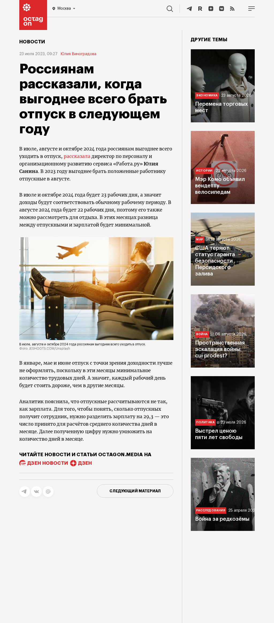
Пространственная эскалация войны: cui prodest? (220, 349)
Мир (199, 239)
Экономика (207, 95)
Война (202, 334)
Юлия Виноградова (78, 54)
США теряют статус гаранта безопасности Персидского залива (215, 261)
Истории (204, 170)
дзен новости (47, 463)
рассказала (77, 156)
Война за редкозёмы (222, 519)
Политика (205, 422)
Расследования (210, 510)
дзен (85, 463)
